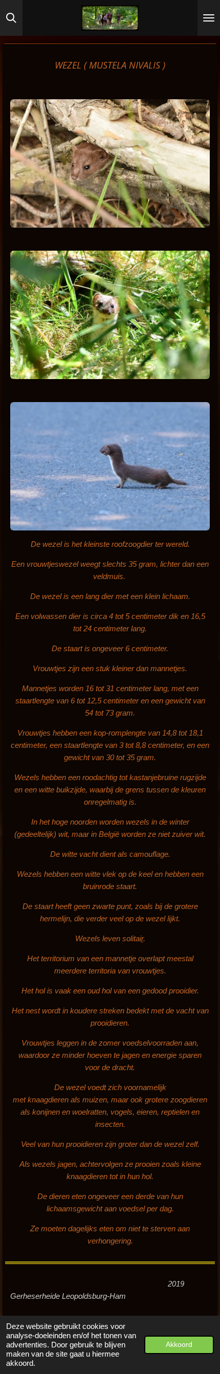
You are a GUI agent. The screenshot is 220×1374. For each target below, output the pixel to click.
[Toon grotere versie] (110, 163)
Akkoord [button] (179, 1344)
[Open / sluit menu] (208, 18)
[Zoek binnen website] (11, 18)
